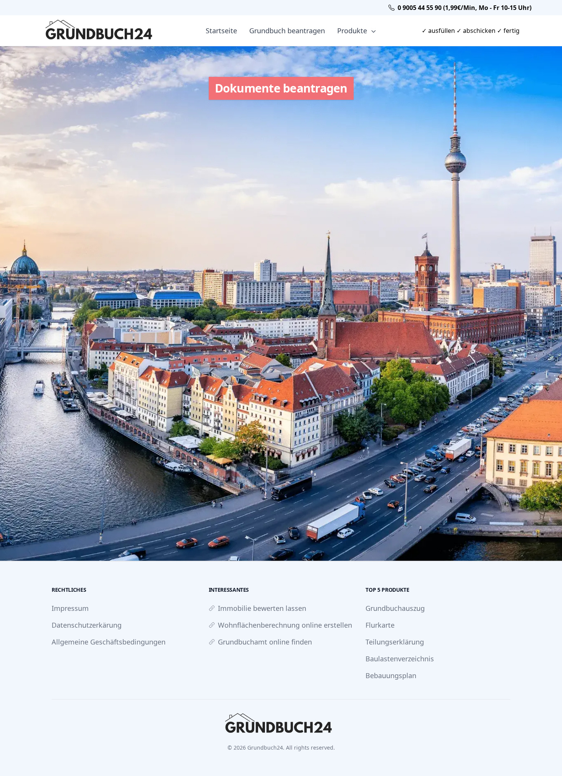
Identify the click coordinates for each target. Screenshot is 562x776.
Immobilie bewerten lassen (262, 608)
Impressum (70, 608)
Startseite (221, 30)
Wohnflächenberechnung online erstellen (285, 625)
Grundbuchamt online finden (265, 641)
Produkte (353, 30)
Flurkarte (380, 625)
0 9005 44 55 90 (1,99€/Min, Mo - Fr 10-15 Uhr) (464, 7)
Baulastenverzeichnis (399, 658)
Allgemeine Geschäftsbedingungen (109, 641)
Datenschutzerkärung (87, 625)
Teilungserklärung (394, 641)
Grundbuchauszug (395, 608)
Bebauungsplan (390, 675)
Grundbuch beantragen (287, 30)
